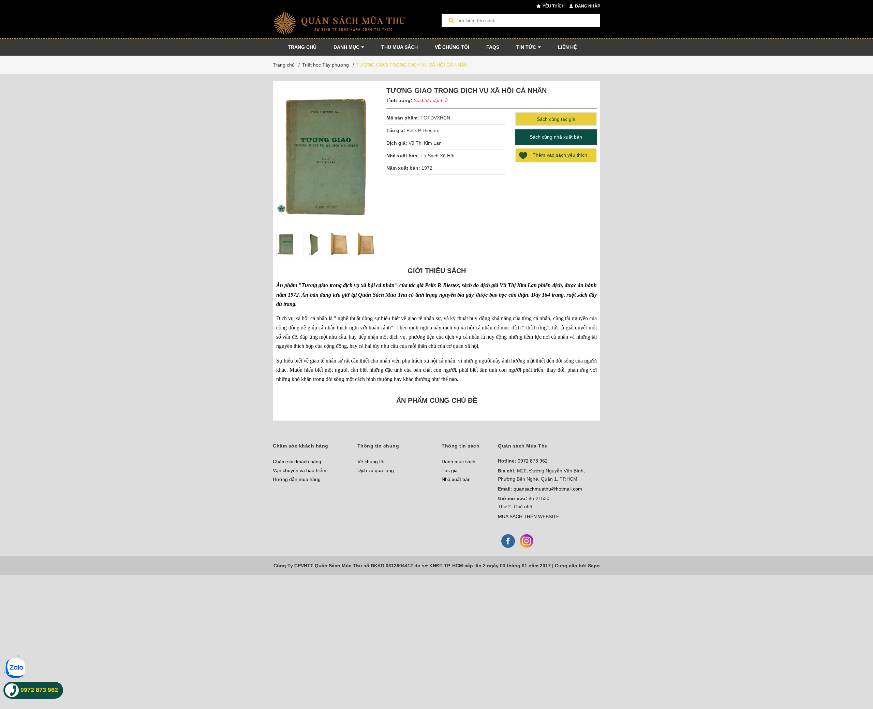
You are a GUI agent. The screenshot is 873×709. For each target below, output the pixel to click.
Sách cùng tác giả (556, 119)
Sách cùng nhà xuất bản (556, 137)
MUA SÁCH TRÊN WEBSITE (528, 516)
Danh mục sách (458, 461)
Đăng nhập (587, 6)
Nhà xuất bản (456, 479)
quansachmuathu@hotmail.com (548, 489)
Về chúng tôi (370, 461)
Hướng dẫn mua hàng (297, 479)
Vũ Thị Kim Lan (425, 143)
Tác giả (450, 470)
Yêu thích (553, 6)
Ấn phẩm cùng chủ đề (436, 400)
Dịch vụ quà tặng (375, 470)
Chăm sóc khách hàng (297, 461)
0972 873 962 (533, 461)
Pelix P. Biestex (422, 130)
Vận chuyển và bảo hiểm (299, 470)
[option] (286, 245)
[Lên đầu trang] (854, 676)
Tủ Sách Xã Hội (437, 155)
